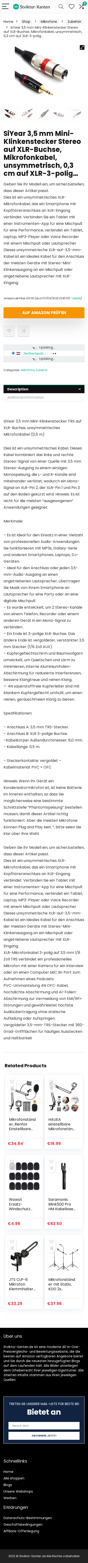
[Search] (61, 6)
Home (8, 21)
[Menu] (5, 6)
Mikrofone (49, 21)
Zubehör (74, 21)
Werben (10, 1498)
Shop (26, 21)
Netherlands (34, 353)
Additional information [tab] (25, 397)
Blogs (8, 1484)
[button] (82, 47)
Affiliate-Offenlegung (21, 1531)
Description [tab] (17, 389)
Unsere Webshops (18, 1491)
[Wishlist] (71, 7)
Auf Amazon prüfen (44, 312)
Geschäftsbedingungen (23, 1524)
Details (76, 298)
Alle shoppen (14, 1478)
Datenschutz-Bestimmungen (28, 1518)
